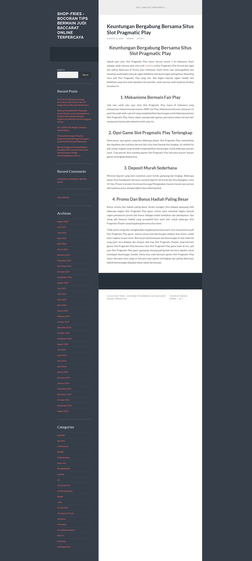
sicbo (59, 502)
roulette (60, 474)
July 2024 (61, 349)
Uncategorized (63, 546)
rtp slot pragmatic (65, 491)
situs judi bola (63, 197)
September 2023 (64, 405)
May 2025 (61, 299)
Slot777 (60, 535)
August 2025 (63, 283)
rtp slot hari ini (63, 485)
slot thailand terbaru (66, 530)
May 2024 (61, 361)
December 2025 (64, 260)
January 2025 (63, 322)
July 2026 (61, 227)
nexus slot (61, 463)
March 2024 (62, 372)
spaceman (61, 541)
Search (61, 70)
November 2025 (64, 266)
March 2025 (62, 311)
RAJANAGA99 (63, 468)
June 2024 (61, 355)
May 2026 (61, 238)
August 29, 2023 (115, 38)
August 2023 (63, 411)
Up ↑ (181, 299)
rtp (58, 480)
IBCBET (60, 452)
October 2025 (63, 272)
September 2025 (64, 277)
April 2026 (62, 244)
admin (130, 38)
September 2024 (64, 338)
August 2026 (63, 221)
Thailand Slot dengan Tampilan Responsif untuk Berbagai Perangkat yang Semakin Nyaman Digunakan (73, 139)
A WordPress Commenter (68, 179)
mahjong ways (63, 457)
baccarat (61, 441)
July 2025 (61, 288)
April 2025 (62, 305)
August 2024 (63, 344)
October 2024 (63, 333)
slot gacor (61, 519)
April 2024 (62, 366)
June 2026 (61, 232)
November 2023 (64, 394)
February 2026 (63, 255)
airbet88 (61, 435)
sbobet (60, 496)
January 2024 (63, 383)
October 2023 (63, 400)
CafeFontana (62, 446)
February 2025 (63, 316)
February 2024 (63, 377)
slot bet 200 (62, 507)
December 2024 (64, 327)
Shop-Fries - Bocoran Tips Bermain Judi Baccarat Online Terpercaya (72, 25)
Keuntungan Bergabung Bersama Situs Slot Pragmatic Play (150, 29)
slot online (61, 524)
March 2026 (62, 249)
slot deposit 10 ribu (65, 513)
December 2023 (64, 388)
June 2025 (61, 294)
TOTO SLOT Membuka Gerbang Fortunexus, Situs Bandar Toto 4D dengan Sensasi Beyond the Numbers (73, 102)
